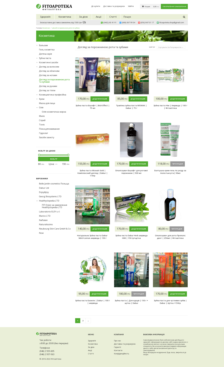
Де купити (95, 6)
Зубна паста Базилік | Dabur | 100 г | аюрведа (92, 301)
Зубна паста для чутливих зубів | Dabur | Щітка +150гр (170, 301)
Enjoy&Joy (44, 192)
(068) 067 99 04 (128, 22)
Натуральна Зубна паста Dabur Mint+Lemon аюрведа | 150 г (92, 236)
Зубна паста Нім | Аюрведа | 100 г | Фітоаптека (170, 106)
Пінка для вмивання (49, 129)
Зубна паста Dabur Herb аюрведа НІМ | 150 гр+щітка (131, 236)
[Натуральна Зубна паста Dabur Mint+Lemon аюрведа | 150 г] (92, 204)
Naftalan (43, 220)
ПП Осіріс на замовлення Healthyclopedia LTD (54, 206)
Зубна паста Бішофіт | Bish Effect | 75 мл (92, 106)
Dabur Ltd (44, 188)
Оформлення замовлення (174, 6)
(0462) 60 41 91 (109, 22)
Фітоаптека (56, 359)
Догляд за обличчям (49, 71)
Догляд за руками (48, 86)
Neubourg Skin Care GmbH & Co (55, 229)
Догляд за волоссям (49, 67)
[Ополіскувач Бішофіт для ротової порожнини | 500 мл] (131, 139)
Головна (39, 28)
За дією (91, 347)
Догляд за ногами (48, 75)
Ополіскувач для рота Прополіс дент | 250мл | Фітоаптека (170, 236)
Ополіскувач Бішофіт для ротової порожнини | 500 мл (131, 171)
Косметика (93, 344)
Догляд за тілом (47, 90)
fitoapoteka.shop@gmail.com (171, 22)
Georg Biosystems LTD (50, 196)
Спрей (42, 120)
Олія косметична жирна (54, 112)
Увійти (131, 6)
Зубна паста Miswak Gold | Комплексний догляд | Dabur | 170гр (92, 173)
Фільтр (53, 159)
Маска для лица (47, 103)
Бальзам (43, 45)
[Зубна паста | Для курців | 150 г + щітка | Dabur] (131, 269)
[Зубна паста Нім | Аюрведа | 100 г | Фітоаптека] (170, 74)
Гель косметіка (46, 49)
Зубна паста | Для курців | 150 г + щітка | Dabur (131, 301)
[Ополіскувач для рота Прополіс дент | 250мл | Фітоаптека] (170, 204)
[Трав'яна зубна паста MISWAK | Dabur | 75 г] (131, 74)
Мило (42, 116)
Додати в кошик (99, 99)
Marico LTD (44, 216)
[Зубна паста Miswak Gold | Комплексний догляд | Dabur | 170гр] (92, 139)
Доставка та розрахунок (114, 6)
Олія (41, 107)
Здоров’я (92, 340)
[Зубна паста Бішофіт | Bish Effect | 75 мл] (92, 74)
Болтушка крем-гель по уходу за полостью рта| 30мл (170, 171)
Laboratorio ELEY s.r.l (49, 211)
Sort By (152, 47)
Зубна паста (45, 58)
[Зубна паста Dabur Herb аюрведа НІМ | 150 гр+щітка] (131, 204)
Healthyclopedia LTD (49, 201)
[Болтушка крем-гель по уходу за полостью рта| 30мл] (170, 139)
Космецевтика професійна (52, 94)
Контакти (118, 350)
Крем (41, 99)
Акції (90, 350)
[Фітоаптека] (54, 7)
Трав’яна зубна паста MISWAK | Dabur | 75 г (131, 106)
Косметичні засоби (48, 62)
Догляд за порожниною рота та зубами (54, 80)
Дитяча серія (45, 54)
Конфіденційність (121, 353)
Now (41, 233)
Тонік (42, 124)
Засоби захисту (46, 137)
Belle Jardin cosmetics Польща (54, 183)
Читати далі (177, 164)
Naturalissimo (46, 224)
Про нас (117, 340)
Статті (91, 353)
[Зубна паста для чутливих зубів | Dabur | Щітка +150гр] (170, 269)
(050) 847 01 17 (147, 22)
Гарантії (117, 347)
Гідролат (43, 133)
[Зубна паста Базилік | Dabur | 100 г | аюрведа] (92, 269)
